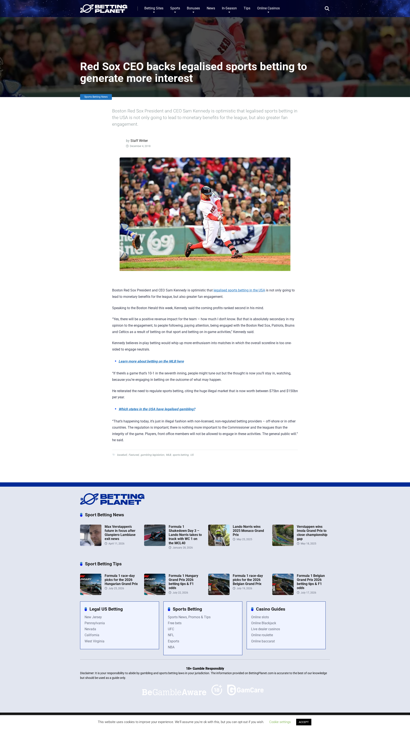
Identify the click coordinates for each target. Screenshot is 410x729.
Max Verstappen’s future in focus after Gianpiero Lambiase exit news (120, 533)
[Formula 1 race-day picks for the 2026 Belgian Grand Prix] (219, 594)
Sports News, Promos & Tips (189, 617)
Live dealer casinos (265, 629)
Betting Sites (153, 8)
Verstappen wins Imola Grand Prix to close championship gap (312, 533)
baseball (122, 454)
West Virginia (94, 641)
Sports (175, 8)
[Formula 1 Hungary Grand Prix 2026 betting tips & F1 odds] (154, 594)
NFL (171, 635)
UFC (171, 629)
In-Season (229, 8)
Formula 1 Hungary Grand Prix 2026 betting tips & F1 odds (183, 582)
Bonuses (193, 8)
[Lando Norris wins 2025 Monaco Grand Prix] (219, 545)
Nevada (90, 629)
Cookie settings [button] (280, 722)
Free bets (175, 623)
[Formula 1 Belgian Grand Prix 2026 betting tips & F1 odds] (283, 594)
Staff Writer (139, 141)
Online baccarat (263, 641)
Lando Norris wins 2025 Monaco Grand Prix (248, 531)
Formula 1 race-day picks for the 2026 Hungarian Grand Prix (121, 580)
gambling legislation (152, 454)
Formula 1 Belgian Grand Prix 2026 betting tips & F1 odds (311, 582)
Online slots (260, 617)
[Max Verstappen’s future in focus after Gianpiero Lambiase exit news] (90, 545)
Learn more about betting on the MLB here (151, 361)
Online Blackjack (263, 623)
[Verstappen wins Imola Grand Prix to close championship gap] (283, 545)
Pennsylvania (95, 623)
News (211, 8)
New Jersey (93, 617)
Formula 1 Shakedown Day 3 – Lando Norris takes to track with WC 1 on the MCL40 (185, 535)
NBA (171, 647)
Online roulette (262, 635)
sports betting (181, 454)
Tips (247, 8)
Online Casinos (268, 8)
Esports (173, 641)
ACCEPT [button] (304, 722)
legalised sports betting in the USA (239, 290)
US (191, 454)
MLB (168, 454)
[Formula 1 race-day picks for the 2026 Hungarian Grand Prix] (90, 594)
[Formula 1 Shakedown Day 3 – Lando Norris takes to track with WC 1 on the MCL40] (154, 545)
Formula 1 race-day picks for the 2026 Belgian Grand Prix (248, 580)
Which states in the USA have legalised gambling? (157, 409)
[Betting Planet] (103, 7)
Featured (134, 454)
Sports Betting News (96, 96)
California (92, 635)
